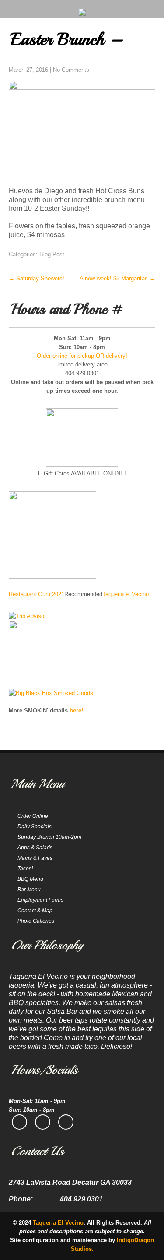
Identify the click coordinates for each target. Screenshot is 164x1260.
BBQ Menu (30, 879)
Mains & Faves (34, 858)
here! (76, 710)
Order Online (32, 816)
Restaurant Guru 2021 (36, 594)
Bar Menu (29, 890)
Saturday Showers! (36, 278)
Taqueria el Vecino (125, 594)
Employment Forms (40, 900)
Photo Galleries (35, 921)
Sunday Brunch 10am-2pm (49, 837)
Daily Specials (34, 827)
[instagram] (42, 1122)
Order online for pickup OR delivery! (82, 356)
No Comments (71, 69)
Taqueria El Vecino (58, 1222)
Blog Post (51, 254)
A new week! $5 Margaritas (117, 278)
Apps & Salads (34, 848)
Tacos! (25, 869)
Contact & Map (34, 910)
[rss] (65, 1122)
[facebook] (19, 1122)
